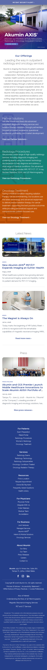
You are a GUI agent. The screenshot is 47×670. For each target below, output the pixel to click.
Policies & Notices (13, 586)
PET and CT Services (23, 606)
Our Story (23, 549)
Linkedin (28, 575)
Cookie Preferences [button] (36, 589)
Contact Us (24, 561)
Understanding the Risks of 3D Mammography (24, 599)
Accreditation (23, 514)
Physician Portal (23, 502)
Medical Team (23, 511)
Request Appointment (24, 482)
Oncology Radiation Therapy (23, 467)
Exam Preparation (23, 432)
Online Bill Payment (23, 485)
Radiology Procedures (23, 438)
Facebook (18, 575)
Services (23, 452)
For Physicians (23, 499)
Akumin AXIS (23, 531)
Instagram (23, 575)
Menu (43, 8)
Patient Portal (23, 435)
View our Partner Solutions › (14, 139)
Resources (23, 475)
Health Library (23, 491)
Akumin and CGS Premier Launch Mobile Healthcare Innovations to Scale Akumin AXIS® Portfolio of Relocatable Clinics (22, 388)
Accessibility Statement (30, 586)
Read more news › (24, 338)
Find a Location (23, 479)
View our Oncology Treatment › (16, 217)
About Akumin (23, 545)
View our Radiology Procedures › (17, 178)
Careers (23, 558)
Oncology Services (23, 537)
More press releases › (23, 410)
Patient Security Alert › (23, 2)
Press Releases (23, 555)
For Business (23, 522)
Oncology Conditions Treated (24, 464)
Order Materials (23, 508)
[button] (1, 27)
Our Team (23, 552)
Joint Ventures (23, 525)
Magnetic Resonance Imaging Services (23, 603)
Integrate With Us (23, 505)
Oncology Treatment (23, 444)
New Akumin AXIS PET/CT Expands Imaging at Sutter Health (23, 266)
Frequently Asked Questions (23, 488)
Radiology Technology (23, 458)
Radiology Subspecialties (23, 461)
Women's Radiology (23, 441)
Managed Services (23, 528)
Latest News (23, 233)
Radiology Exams (23, 455)
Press (23, 353)
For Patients (23, 429)
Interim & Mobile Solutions (23, 534)
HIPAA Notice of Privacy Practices (15, 589)
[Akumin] (8, 8)
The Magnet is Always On (17, 318)
